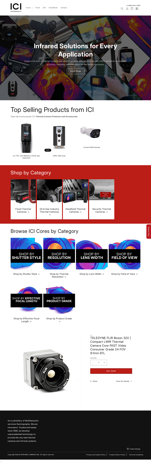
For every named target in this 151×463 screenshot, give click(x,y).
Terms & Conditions (136, 455)
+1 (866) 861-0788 (133, 5)
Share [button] (95, 381)
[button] (29, 7)
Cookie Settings (135, 449)
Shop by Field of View (123, 274)
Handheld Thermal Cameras (75, 210)
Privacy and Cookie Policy (96, 455)
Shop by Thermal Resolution (59, 275)
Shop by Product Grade (59, 318)
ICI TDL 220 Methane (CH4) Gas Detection (26, 157)
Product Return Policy (117, 455)
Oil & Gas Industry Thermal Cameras (49, 210)
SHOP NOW (75, 71)
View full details (122, 381)
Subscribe (149, 231)
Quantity (93, 358)
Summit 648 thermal (92, 147)
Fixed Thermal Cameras (23, 210)
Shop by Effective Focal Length (26, 320)
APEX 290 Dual (59, 156)
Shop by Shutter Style (25, 274)
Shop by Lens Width (90, 274)
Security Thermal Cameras (101, 210)
